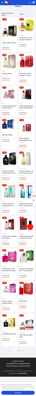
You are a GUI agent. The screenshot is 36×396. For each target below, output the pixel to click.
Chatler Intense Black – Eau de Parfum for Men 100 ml (26, 108)
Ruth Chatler (23, 301)
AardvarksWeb (22, 373)
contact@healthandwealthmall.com (18, 363)
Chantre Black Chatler (9, 43)
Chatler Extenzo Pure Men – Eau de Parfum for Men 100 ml (26, 205)
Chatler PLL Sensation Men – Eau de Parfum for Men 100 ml (26, 270)
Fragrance (22, 168)
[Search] (29, 2)
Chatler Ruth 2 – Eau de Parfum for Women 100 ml (9, 270)
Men (3, 40)
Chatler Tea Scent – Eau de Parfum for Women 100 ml (8, 205)
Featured (22, 332)
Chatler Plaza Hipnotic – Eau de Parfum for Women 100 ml (26, 238)
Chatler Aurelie (7, 73)
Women (21, 35)
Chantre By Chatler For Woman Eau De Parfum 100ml (9, 108)
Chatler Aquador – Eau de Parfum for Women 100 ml (26, 173)
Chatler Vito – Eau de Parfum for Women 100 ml (26, 39)
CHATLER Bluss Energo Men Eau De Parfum (25, 140)
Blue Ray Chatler (7, 135)
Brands (4, 234)
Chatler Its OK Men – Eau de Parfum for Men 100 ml (9, 173)
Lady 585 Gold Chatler (9, 334)
